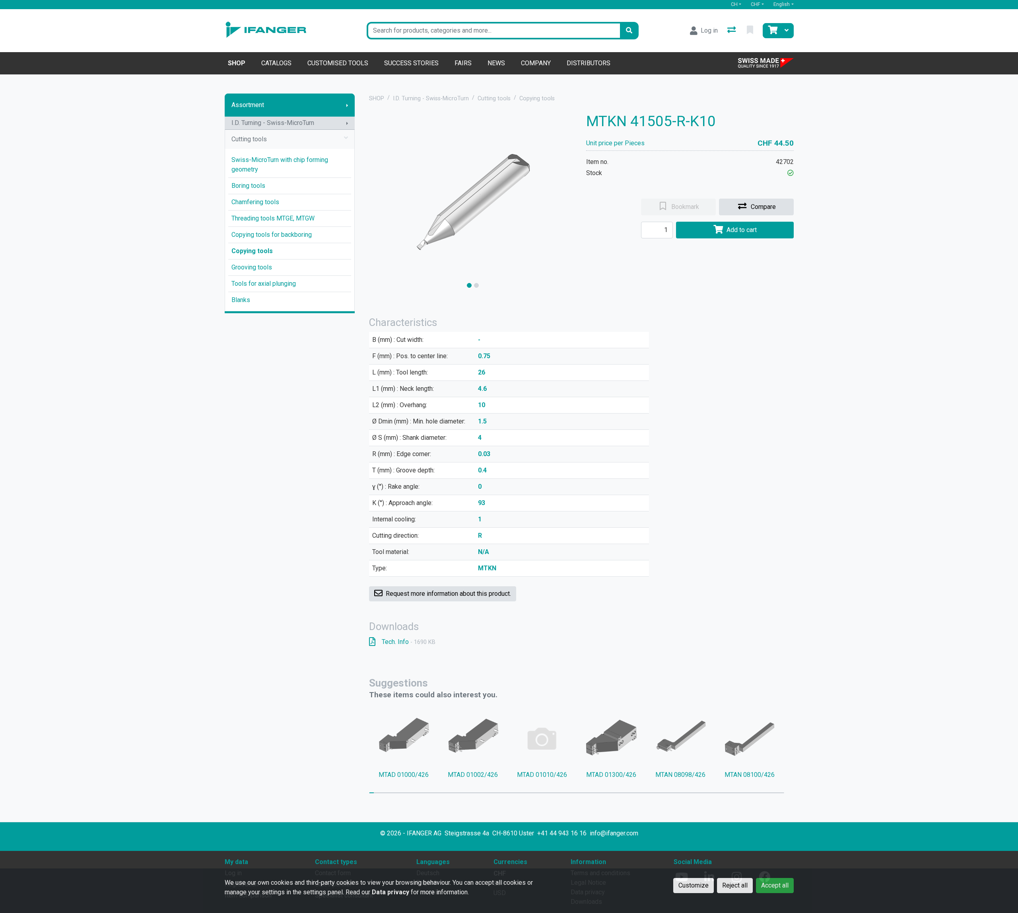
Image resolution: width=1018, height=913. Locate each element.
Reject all (735, 885)
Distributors (588, 63)
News (496, 63)
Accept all (775, 885)
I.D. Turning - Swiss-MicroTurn (272, 123)
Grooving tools (251, 267)
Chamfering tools (255, 202)
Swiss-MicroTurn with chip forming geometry (279, 164)
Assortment (247, 105)
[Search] (629, 30)
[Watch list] (751, 31)
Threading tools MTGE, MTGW (273, 218)
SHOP (376, 98)
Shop (236, 63)
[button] (790, 173)
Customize (693, 885)
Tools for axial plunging (263, 283)
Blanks (240, 300)
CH (734, 4)
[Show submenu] (347, 105)
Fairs (463, 63)
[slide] (469, 285)
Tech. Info (408, 642)
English (781, 4)
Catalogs (276, 63)
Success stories (411, 63)
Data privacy (390, 892)
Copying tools (252, 251)
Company (536, 63)
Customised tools (337, 63)
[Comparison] (732, 31)
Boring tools (248, 185)
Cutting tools (249, 139)
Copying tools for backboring (271, 234)
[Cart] (772, 30)
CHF (755, 4)
